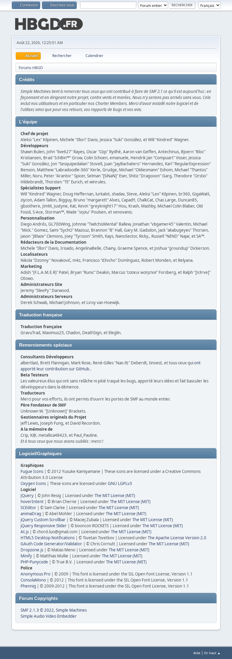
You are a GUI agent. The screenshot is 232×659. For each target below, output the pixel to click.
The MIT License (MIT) (115, 495)
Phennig (28, 586)
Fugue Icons (32, 471)
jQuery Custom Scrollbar (43, 519)
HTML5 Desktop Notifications (48, 537)
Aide (196, 653)
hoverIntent (32, 501)
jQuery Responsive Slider (44, 525)
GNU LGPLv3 (120, 483)
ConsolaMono (33, 580)
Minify (26, 556)
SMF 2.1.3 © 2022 (37, 610)
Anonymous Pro (35, 574)
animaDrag (31, 513)
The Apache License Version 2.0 (177, 537)
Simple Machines (71, 610)
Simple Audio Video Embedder (49, 616)
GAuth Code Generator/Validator (51, 544)
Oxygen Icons (33, 483)
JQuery (27, 495)
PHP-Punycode (34, 562)
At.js (25, 531)
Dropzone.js (32, 550)
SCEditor (28, 507)
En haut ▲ (212, 653)
